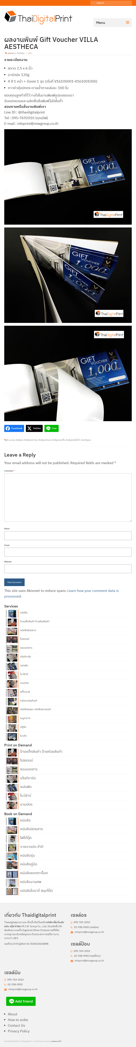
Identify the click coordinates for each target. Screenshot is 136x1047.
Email (6, 545)
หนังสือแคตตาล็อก (34, 872)
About (12, 1014)
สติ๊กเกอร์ (25, 691)
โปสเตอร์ (24, 639)
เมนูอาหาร (25, 718)
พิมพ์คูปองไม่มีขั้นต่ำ (73, 440)
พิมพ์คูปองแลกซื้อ (58, 440)
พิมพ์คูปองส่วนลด (44, 440)
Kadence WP (56, 1041)
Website (8, 561)
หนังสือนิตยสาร (28, 630)
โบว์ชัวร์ (24, 674)
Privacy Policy (19, 1031)
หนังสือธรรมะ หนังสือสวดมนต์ (35, 709)
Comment (9, 471)
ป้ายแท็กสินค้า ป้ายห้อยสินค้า (35, 621)
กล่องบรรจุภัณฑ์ (28, 700)
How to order (18, 1019)
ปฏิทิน (23, 727)
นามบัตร (24, 683)
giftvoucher (10, 440)
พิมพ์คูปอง (19, 440)
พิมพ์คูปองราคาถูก (31, 440)
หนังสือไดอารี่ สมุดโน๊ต (36, 890)
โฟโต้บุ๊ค (26, 837)
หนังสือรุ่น (27, 855)
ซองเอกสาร (26, 647)
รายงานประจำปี (31, 846)
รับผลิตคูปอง (86, 440)
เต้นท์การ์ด (25, 656)
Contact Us (16, 1025)
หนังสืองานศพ (30, 881)
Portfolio (20, 53)
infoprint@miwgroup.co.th (89, 932)
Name (7, 528)
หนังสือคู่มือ (28, 864)
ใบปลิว (23, 735)
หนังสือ (23, 612)
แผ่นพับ (24, 665)
